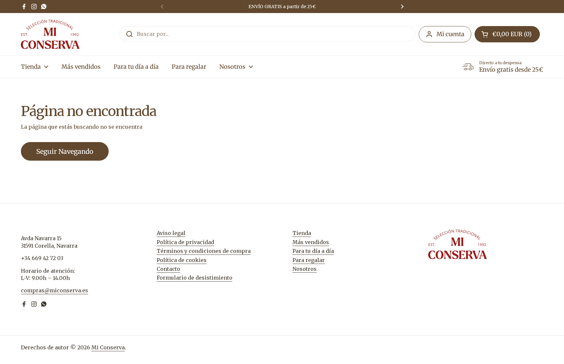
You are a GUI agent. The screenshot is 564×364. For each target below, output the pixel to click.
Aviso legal (171, 233)
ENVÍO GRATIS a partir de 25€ (282, 6)
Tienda (301, 233)
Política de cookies (182, 260)
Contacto (168, 269)
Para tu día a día (313, 251)
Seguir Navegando (64, 151)
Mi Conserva (108, 347)
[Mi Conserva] (50, 34)
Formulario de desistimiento (194, 277)
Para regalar (308, 260)
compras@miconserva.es (54, 290)
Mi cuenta (450, 34)
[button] (507, 34)
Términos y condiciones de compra (204, 251)
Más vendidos (310, 242)
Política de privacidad (185, 242)
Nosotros (304, 269)
